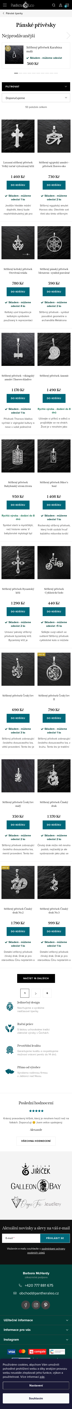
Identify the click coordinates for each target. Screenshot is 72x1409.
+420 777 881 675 (39, 1285)
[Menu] (5, 5)
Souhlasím (36, 1398)
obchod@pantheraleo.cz (39, 1293)
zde (42, 1377)
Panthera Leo (25, 1305)
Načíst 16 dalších (36, 978)
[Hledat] (53, 5)
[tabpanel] (36, 55)
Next (68, 35)
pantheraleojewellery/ (36, 1305)
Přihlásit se (55, 1238)
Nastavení (36, 1385)
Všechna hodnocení (36, 1141)
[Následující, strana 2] (36, 993)
